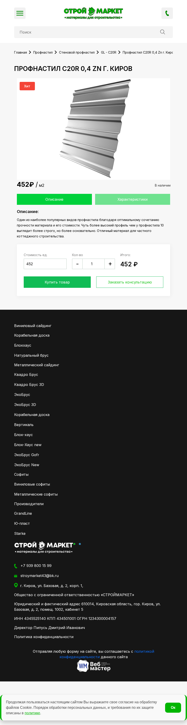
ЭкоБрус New (26, 465)
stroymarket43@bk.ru (39, 575)
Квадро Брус (26, 374)
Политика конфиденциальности (43, 636)
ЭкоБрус (22, 394)
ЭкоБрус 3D (25, 404)
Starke (20, 533)
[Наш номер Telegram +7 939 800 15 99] (80, 543)
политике (32, 713)
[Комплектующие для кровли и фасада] (43, 547)
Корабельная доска (31, 335)
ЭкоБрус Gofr (26, 454)
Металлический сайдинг (36, 365)
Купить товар (57, 282)
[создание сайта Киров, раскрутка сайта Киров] (93, 666)
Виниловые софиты (32, 484)
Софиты (21, 474)
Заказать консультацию (130, 282)
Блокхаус (22, 345)
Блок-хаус (23, 434)
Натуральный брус (31, 355)
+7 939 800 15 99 (167, 13)
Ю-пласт (22, 523)
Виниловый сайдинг (32, 325)
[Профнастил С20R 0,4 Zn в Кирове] (93, 13)
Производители (29, 504)
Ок (173, 707)
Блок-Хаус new (28, 444)
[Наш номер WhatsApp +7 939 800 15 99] (74, 543)
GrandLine (23, 513)
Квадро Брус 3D (29, 384)
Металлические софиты (36, 494)
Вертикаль (24, 424)
